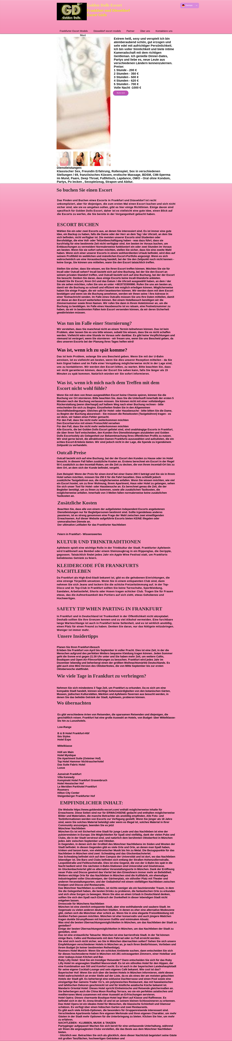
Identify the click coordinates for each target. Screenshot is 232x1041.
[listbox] (189, 5)
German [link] (189, 5)
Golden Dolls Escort (104, 5)
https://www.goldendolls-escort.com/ (96, 809)
